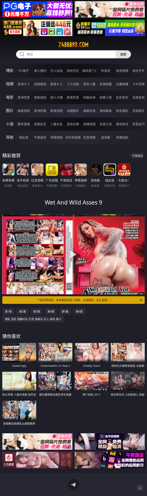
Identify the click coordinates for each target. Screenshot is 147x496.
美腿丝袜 (89, 111)
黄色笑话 (122, 124)
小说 (10, 124)
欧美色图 (56, 111)
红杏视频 (89, 137)
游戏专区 (73, 71)
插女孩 (23, 137)
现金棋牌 (122, 71)
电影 (10, 97)
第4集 (50, 311)
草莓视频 (56, 137)
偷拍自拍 (40, 97)
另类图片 (138, 111)
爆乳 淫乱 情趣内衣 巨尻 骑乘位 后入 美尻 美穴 (33, 319)
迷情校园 (89, 124)
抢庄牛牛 (138, 71)
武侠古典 (73, 124)
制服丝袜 (89, 97)
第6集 (79, 311)
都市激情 (24, 124)
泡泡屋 (105, 137)
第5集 (65, 311)
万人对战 (56, 71)
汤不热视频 (73, 137)
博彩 (10, 70)
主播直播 (122, 84)
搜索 (123, 54)
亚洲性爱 (24, 97)
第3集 (36, 311)
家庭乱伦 (40, 124)
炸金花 (105, 71)
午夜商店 (40, 137)
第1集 (8, 311)
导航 (10, 137)
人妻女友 (56, 124)
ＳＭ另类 (138, 84)
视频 (10, 84)
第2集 (22, 311)
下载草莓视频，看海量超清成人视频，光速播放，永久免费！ (73, 300)
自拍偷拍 (40, 84)
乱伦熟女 (122, 97)
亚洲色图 (40, 111)
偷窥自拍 (24, 111)
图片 (10, 110)
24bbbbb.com (73, 44)
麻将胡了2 (89, 71)
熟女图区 (122, 111)
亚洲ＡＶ (24, 84)
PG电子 (24, 71)
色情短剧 (122, 137)
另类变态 (138, 97)
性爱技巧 (138, 124)
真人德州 (40, 71)
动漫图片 (73, 111)
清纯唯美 (106, 111)
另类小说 (106, 124)
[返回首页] (140, 487)
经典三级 (106, 97)
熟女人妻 (89, 84)
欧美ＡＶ (56, 84)
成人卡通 (56, 97)
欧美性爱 (73, 97)
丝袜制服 (106, 84)
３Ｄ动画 (73, 84)
